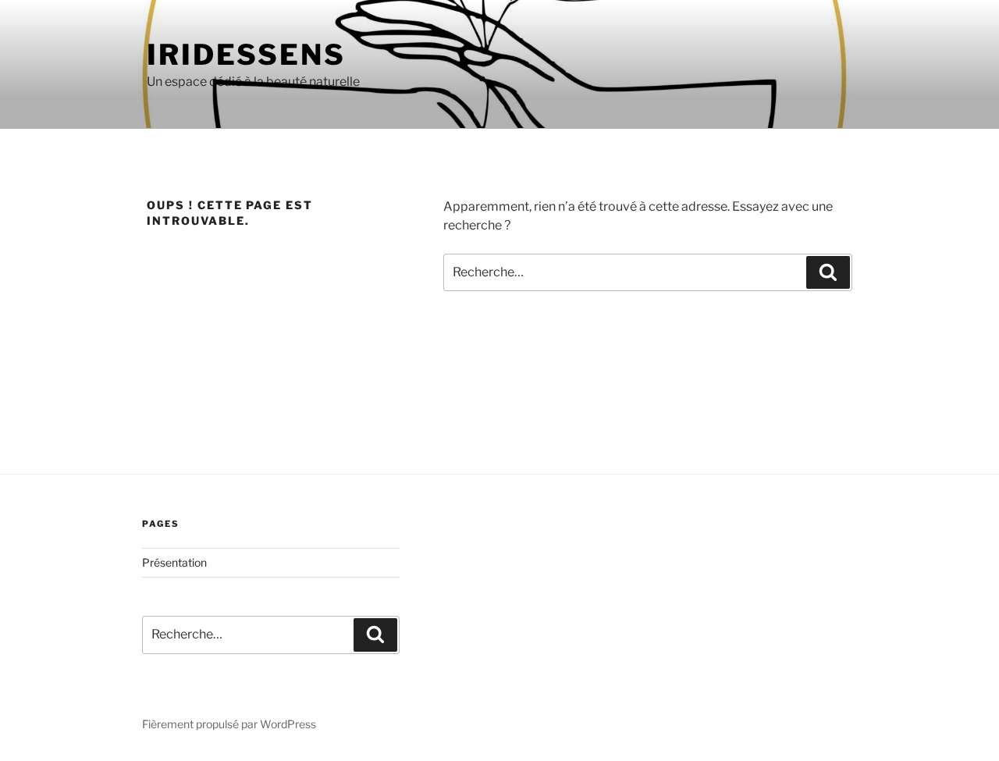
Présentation (174, 562)
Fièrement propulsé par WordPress (229, 724)
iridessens (246, 54)
